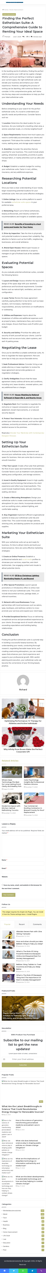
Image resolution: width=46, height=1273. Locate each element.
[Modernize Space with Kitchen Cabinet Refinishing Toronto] (12, 798)
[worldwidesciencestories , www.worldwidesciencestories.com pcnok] (14, 2)
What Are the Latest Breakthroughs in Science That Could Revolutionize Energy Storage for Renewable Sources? (23, 1109)
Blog (4, 1228)
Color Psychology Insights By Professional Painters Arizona (34, 782)
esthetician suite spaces (21, 202)
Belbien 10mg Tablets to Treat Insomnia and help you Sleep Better (28, 966)
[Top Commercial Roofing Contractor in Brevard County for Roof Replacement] (34, 798)
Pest (4, 1250)
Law (4, 1239)
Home (6, 10)
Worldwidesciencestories (12, 1210)
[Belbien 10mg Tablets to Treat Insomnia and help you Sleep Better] (8, 967)
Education (6, 1243)
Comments (37, 924)
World (5, 1214)
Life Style (6, 1235)
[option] (23, 1008)
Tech (5, 1218)
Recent (22, 924)
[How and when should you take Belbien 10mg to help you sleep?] (8, 944)
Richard (7, 37)
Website (5, 877)
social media (27, 559)
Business (6, 1225)
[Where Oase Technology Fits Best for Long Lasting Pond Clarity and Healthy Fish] (12, 772)
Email (4, 868)
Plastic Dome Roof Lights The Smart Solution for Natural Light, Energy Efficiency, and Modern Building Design (21, 1015)
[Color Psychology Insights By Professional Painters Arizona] (34, 772)
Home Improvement (16, 10)
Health (5, 1221)
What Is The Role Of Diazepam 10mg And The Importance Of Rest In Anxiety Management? (29, 977)
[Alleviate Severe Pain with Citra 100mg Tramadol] (8, 934)
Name (4, 860)
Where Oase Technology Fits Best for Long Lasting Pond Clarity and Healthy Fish (11, 783)
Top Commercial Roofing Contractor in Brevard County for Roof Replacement (34, 809)
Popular (7, 924)
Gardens (6, 1246)
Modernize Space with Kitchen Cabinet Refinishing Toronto (11, 808)
